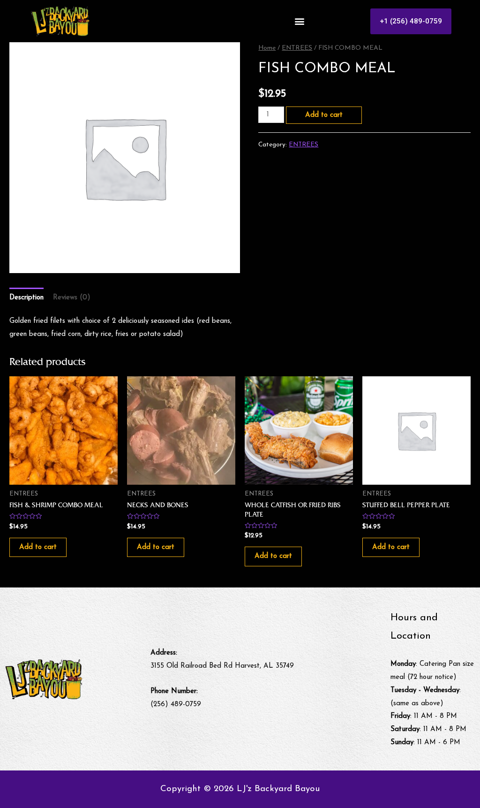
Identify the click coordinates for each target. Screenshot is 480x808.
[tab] (26, 298)
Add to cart (324, 115)
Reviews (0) (71, 297)
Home (267, 48)
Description (26, 297)
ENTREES (297, 48)
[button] (300, 21)
